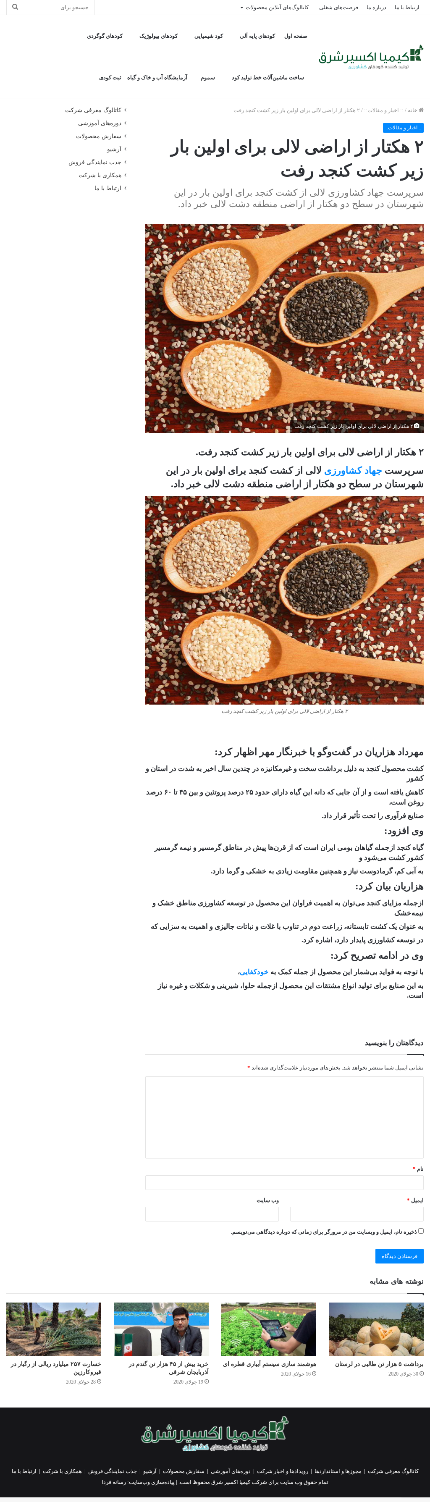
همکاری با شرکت (100, 175)
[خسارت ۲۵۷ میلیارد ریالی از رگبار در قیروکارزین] (53, 1329)
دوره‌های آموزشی (99, 123)
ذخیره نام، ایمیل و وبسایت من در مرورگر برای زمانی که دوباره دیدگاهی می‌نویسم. (324, 1232)
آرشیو (114, 149)
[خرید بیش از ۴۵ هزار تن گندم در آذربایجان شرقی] (161, 1329)
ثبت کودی (110, 77)
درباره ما (376, 7)
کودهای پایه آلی (257, 36)
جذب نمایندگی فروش (94, 162)
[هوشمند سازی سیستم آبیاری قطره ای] (268, 1329)
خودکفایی (254, 972)
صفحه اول (295, 36)
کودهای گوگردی (105, 36)
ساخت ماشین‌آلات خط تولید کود (268, 77)
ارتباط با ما (407, 7)
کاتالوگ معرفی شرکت (93, 110)
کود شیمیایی (208, 36)
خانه (413, 110)
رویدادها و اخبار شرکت (282, 1471)
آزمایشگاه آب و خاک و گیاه (157, 77)
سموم (208, 77)
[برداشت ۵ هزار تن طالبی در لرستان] (376, 1329)
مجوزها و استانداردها (338, 1471)
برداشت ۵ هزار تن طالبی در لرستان (379, 1364)
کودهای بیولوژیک (158, 36)
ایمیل (415, 1200)
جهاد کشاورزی (353, 470)
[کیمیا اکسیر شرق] (371, 57)
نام (418, 1169)
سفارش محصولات (98, 136)
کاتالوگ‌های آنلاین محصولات (277, 7)
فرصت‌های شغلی (338, 7)
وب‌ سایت (268, 1200)
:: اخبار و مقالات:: (384, 110)
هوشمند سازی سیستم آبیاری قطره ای (269, 1364)
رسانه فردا (114, 1482)
